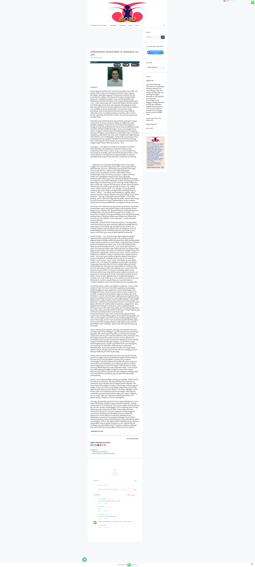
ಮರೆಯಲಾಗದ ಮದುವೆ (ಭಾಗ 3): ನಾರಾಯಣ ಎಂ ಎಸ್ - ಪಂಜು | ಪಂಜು (114, 521)
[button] (164, 26)
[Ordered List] (106, 489)
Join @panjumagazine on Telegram (156, 52)
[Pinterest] (98, 445)
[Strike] (105, 489)
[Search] (163, 37)
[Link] (114, 489)
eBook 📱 (135, 65)
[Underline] (103, 489)
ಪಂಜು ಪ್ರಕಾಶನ (122, 25)
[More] (105, 445)
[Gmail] (103, 445)
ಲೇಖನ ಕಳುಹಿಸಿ (113, 25)
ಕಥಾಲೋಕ (94, 450)
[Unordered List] (108, 489)
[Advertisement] (115, 38)
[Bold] (99, 489)
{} (115, 489)
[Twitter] (96, 445)
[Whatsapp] (94, 445)
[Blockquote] (110, 489)
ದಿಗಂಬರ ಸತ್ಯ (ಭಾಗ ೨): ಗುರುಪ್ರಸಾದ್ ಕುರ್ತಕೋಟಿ (103, 453)
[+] (117, 489)
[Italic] (101, 489)
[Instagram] (100, 445)
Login (135, 480)
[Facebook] (91, 445)
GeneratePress (133, 565)
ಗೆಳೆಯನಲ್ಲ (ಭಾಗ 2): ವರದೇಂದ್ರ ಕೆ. (100, 452)
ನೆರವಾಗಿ (136, 25)
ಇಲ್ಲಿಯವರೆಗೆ (93, 87)
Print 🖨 (117, 65)
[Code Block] (112, 489)
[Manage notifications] (252, 564)
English (227, 1)
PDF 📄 (126, 65)
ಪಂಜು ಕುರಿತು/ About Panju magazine (98, 25)
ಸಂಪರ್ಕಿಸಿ (130, 25)
